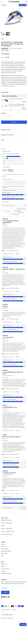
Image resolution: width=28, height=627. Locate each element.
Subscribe (5, 592)
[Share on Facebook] (6, 57)
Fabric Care (4, 564)
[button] (9, 101)
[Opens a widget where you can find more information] (23, 624)
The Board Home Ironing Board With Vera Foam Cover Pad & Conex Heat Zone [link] (17, 105)
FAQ (2, 140)
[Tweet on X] (5, 57)
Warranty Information (6, 551)
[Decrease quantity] (2, 116)
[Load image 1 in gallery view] (14, 17)
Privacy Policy (14, 609)
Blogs (2, 555)
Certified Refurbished (6, 573)
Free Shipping (5, 53)
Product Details (6, 130)
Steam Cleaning (5, 568)
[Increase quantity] (10, 116)
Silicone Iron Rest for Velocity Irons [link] (16, 98)
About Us (3, 544)
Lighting (3, 571)
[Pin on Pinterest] (8, 57)
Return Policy (4, 553)
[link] (6, 100)
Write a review (18, 48)
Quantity (3, 113)
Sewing (3, 566)
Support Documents (7, 135)
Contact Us (4, 546)
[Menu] (1, 1)
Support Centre (5, 548)
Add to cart (14, 122)
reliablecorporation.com (9, 618)
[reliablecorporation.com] (14, 2)
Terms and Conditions (5, 609)
